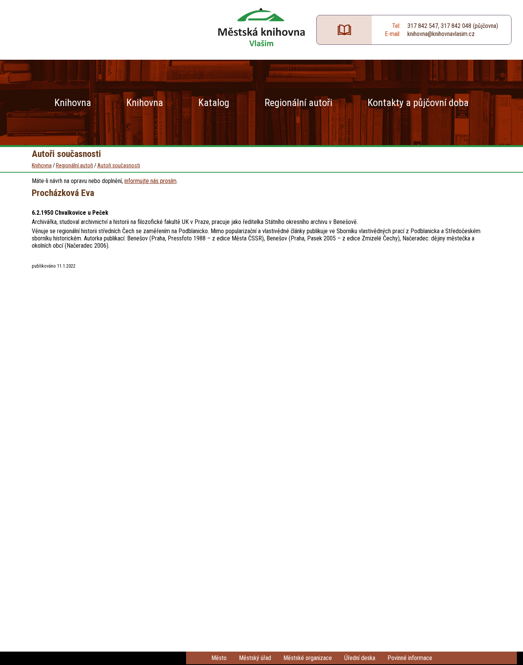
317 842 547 (422, 25)
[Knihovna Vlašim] (261, 27)
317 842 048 (456, 25)
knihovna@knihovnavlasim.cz (441, 34)
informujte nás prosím (150, 181)
